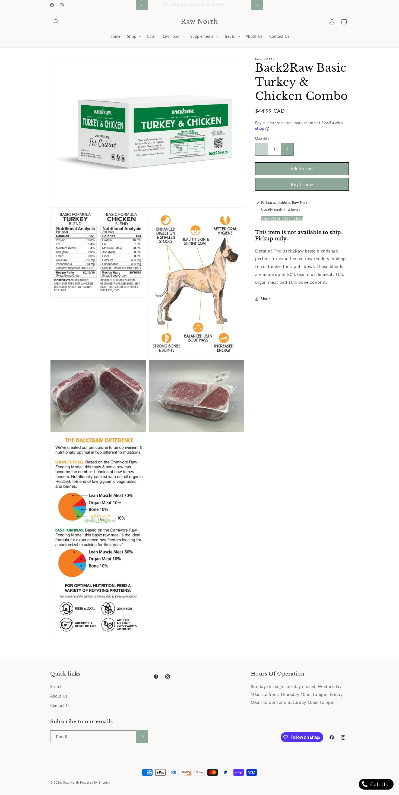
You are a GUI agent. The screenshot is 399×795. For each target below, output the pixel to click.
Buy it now (302, 184)
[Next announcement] (257, 5)
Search (56, 686)
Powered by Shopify (95, 782)
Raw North (71, 782)
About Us (58, 696)
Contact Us (60, 705)
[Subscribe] (142, 736)
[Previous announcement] (142, 5)
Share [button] (266, 298)
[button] (56, 22)
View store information (282, 218)
